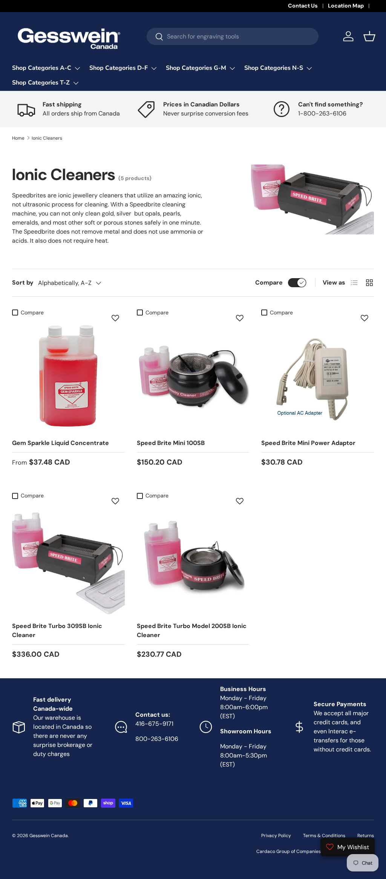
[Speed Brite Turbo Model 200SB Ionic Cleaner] (193, 559)
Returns (365, 836)
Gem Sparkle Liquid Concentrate (60, 443)
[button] (369, 36)
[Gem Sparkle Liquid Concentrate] (68, 376)
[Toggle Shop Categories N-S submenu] (309, 68)
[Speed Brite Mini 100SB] (193, 376)
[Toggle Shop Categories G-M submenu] (232, 68)
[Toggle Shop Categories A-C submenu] (77, 68)
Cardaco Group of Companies (288, 851)
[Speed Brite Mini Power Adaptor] (317, 376)
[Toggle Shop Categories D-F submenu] (153, 68)
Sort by (23, 282)
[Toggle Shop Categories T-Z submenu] (75, 83)
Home (18, 138)
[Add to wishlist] (115, 318)
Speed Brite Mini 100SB (171, 443)
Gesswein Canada (48, 836)
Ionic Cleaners (47, 138)
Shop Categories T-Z (41, 83)
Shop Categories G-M (196, 68)
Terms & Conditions (324, 836)
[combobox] (233, 36)
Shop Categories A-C (41, 68)
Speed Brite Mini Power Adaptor (308, 443)
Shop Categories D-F (118, 68)
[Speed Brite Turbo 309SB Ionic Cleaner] (68, 559)
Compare (269, 282)
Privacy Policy (276, 836)
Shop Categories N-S (273, 68)
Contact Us (303, 5)
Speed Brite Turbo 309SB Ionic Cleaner (57, 630)
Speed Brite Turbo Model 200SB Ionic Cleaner (192, 630)
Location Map (346, 5)
